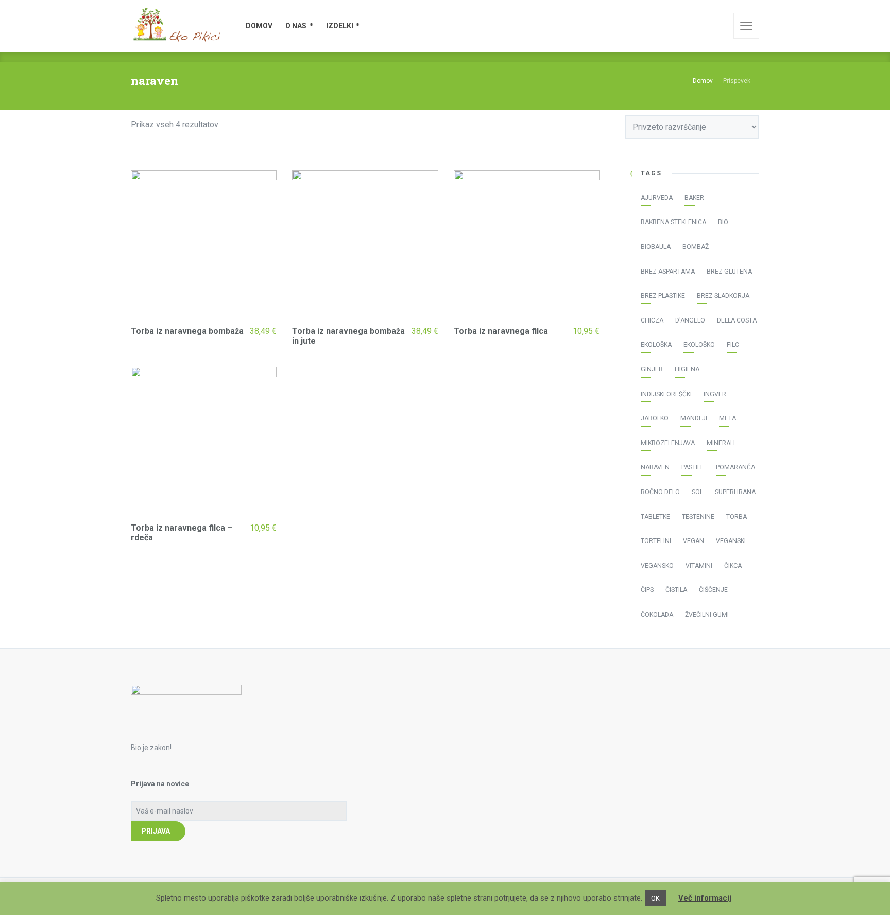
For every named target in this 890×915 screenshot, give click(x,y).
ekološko (699, 344)
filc (733, 344)
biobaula (656, 246)
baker (694, 197)
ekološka (656, 344)
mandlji (693, 418)
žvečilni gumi (707, 614)
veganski (731, 541)
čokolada (657, 614)
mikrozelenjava (668, 443)
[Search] (718, 26)
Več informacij (704, 898)
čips (647, 590)
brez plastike (663, 295)
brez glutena (729, 271)
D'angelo (690, 320)
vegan (693, 541)
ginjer (652, 369)
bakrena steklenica (673, 222)
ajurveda (657, 197)
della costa (737, 320)
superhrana (735, 492)
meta (727, 418)
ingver (715, 394)
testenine (698, 516)
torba (736, 516)
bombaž (695, 246)
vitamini (699, 565)
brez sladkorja (723, 295)
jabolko (655, 418)
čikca (733, 565)
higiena (687, 369)
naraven (655, 467)
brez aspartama (668, 271)
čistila (676, 590)
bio (723, 222)
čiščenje (713, 590)
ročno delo (660, 492)
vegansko (657, 565)
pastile (692, 467)
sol (697, 492)
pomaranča (735, 467)
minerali (721, 443)
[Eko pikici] (175, 26)
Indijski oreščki (666, 394)
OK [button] (655, 898)
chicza (652, 320)
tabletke (655, 516)
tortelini (656, 541)
